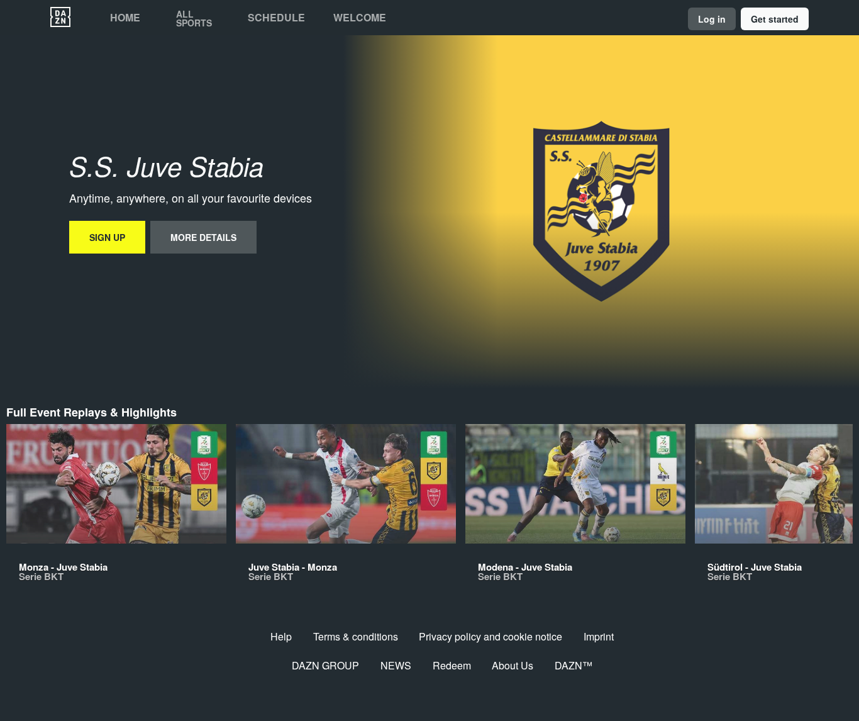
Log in (712, 19)
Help (281, 636)
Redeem (452, 665)
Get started (775, 19)
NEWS (395, 665)
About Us (512, 665)
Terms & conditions (355, 636)
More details (203, 237)
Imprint (599, 636)
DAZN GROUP (325, 665)
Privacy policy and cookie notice (490, 636)
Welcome (359, 18)
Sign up (107, 237)
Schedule (276, 18)
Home (125, 18)
